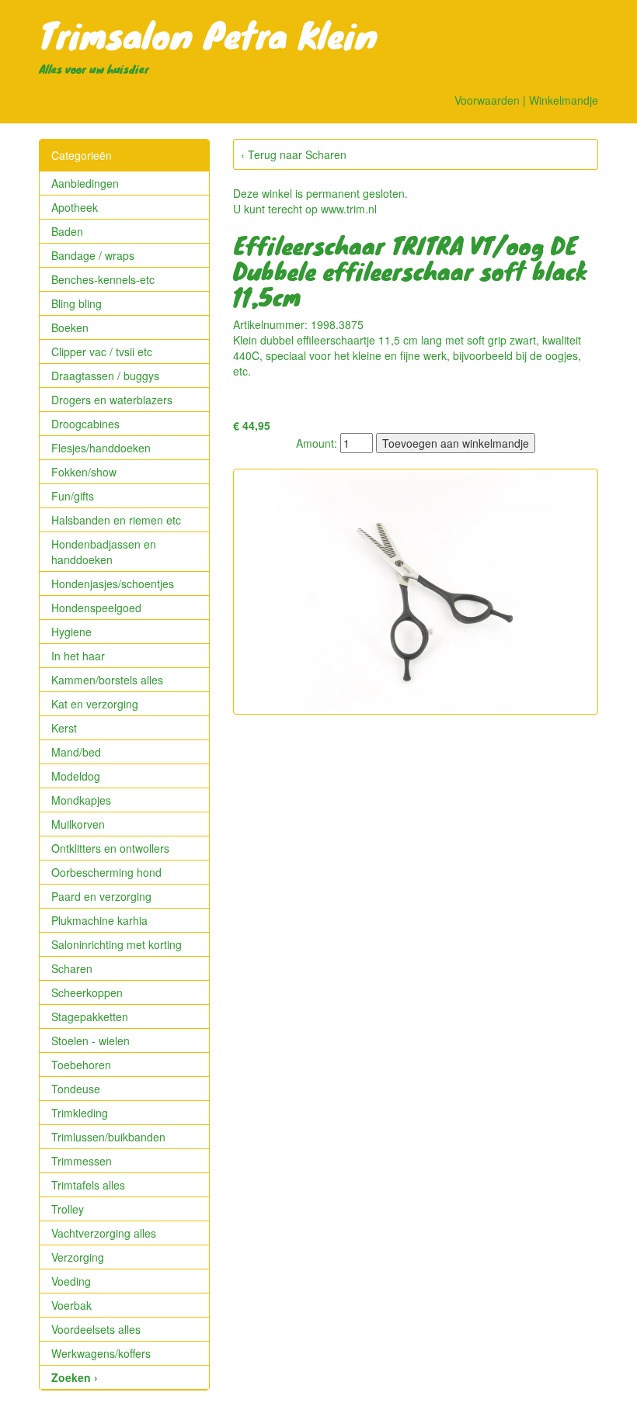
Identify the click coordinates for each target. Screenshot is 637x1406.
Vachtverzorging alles (103, 1233)
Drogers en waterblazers (111, 399)
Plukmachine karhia (99, 920)
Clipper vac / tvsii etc (101, 351)
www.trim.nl (349, 208)
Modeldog (75, 776)
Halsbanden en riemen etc (116, 520)
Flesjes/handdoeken (101, 447)
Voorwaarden (487, 100)
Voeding (71, 1281)
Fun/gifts (72, 496)
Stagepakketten (89, 1016)
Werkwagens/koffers (101, 1353)
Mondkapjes (81, 800)
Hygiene (71, 631)
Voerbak (71, 1305)
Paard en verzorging (101, 896)
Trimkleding (79, 1112)
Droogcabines (85, 423)
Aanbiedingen (85, 183)
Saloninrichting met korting (116, 944)
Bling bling (76, 303)
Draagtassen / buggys (105, 375)
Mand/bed (76, 752)
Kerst (64, 728)
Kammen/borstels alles (107, 679)
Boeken (70, 327)
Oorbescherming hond (106, 872)
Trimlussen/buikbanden (108, 1137)
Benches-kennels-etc (103, 279)
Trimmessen (81, 1161)
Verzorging (77, 1257)
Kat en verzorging (94, 704)
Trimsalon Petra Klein (208, 34)
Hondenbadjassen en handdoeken (103, 551)
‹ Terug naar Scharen (293, 154)
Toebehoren (81, 1064)
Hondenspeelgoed (96, 607)
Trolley (67, 1209)
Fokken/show (84, 472)
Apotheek (74, 207)
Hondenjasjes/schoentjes (112, 583)
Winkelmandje (563, 100)
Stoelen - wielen (90, 1040)
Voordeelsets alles (96, 1329)
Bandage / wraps (92, 255)
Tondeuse (75, 1088)
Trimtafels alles (88, 1185)
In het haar (78, 655)
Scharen (71, 968)
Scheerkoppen (87, 992)
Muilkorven (78, 824)
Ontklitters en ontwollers (110, 848)
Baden (67, 231)
